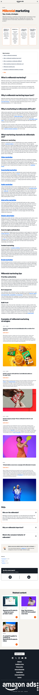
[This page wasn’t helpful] (10, 577)
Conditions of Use (19, 664)
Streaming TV (20, 474)
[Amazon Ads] (19, 1)
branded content (33, 188)
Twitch (4, 381)
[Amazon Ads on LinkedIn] (12, 658)
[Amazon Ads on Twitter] (16, 658)
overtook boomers (5, 101)
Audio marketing (6, 184)
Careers (19, 677)
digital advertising (18, 116)
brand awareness (12, 381)
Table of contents (6, 53)
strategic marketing (15, 247)
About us (19, 661)
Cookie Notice (19, 672)
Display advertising (7, 216)
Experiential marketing (9, 170)
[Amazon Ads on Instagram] (19, 658)
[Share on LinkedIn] (37, 688)
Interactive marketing (8, 200)
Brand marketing (7, 260)
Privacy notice (19, 667)
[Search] (37, 1)
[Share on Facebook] (37, 683)
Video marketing (6, 157)
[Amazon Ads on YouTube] (22, 658)
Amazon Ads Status (19, 675)
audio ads (6, 191)
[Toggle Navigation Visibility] (1, 1)
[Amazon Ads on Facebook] (25, 658)
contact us (23, 548)
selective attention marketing (10, 128)
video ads (12, 430)
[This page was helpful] (28, 577)
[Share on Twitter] (37, 685)
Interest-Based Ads (19, 669)
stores (18, 173)
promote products (9, 143)
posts (4, 239)
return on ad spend (16, 432)
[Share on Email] (37, 690)
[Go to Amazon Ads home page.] (19, 686)
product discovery (5, 233)
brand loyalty (31, 313)
